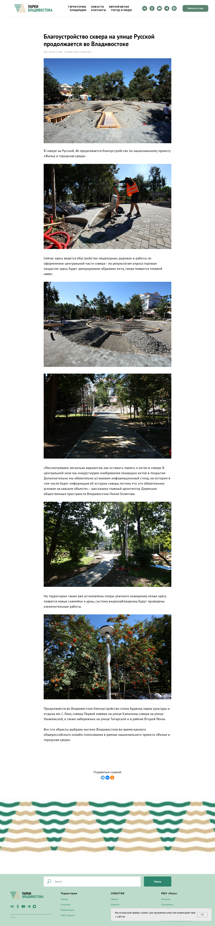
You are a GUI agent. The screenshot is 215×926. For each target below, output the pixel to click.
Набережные (67, 909)
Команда (165, 899)
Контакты (98, 10)
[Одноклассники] (112, 778)
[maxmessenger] (174, 8)
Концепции (78, 10)
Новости (97, 6)
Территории (77, 6)
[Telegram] (103, 778)
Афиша (114, 899)
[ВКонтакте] (107, 778)
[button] (195, 8)
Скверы (64, 899)
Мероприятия (119, 6)
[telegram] (166, 8)
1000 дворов (67, 915)
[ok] (152, 8)
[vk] (144, 8)
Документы (167, 904)
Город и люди (121, 10)
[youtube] (159, 8)
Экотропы (65, 904)
